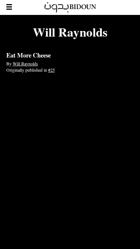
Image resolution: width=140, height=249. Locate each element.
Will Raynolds (25, 63)
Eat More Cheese (28, 55)
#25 (51, 70)
